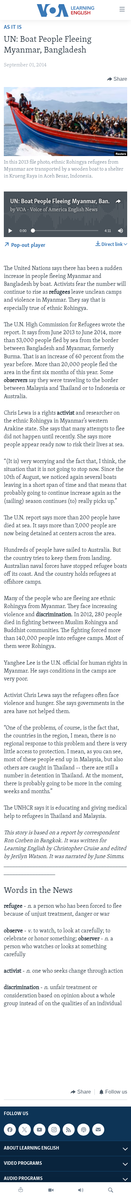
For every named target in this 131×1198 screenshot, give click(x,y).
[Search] (110, 1190)
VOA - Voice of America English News (57, 209)
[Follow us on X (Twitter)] (24, 1130)
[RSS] (69, 1130)
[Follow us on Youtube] (39, 1130)
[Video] (50, 1190)
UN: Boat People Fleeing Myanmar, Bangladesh (69, 201)
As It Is (13, 27)
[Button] (117, 79)
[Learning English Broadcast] (80, 1190)
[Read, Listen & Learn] (21, 1190)
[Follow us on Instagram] (54, 1130)
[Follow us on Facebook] (10, 1130)
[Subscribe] (98, 1130)
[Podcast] (83, 1130)
